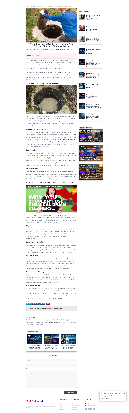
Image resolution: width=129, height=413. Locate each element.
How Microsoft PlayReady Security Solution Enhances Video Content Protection (93, 51)
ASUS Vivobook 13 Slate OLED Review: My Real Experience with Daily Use (90, 176)
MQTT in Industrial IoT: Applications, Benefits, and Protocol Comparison (93, 106)
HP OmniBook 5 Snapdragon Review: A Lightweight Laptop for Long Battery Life (92, 75)
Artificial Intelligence (31, 404)
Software (61, 405)
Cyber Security (41, 404)
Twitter (29, 303)
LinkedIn (42, 303)
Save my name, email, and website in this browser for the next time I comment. (45, 369)
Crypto (60, 407)
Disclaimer (74, 404)
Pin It (48, 303)
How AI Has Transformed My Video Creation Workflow (93, 96)
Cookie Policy (105, 398)
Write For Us (75, 409)
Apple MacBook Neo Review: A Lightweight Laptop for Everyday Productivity (92, 117)
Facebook (35, 303)
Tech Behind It (29, 407)
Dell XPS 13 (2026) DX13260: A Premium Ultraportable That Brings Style (93, 40)
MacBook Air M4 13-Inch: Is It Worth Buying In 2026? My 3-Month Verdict (93, 17)
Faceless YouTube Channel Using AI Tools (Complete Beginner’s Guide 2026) (92, 28)
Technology (45, 49)
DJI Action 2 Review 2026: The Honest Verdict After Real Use (90, 139)
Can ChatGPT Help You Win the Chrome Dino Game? (92, 86)
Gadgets (82, 136)
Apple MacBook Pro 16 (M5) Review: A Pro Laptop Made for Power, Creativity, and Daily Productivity (90, 63)
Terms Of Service (76, 405)
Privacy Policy (75, 407)
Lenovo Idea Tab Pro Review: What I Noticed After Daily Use (90, 158)
